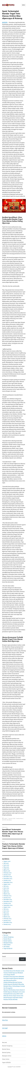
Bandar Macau (19, 818)
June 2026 (6, 865)
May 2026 (6, 867)
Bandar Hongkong (8, 937)
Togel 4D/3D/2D (8, 948)
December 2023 (8, 922)
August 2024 (7, 907)
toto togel (5, 1028)
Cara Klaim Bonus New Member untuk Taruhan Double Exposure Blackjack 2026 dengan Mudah (14, 972)
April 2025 (6, 892)
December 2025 (8, 876)
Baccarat (6, 935)
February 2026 (7, 872)
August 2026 (7, 861)
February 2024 (7, 918)
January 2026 (7, 874)
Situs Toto (5, 1020)
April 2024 (6, 914)
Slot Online (7, 946)
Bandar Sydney (8, 941)
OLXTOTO (18, 1066)
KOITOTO (4, 22)
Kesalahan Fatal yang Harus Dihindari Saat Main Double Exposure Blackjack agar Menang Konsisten (14, 978)
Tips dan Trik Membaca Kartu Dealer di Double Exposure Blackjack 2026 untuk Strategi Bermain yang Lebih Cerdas (14, 991)
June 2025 (6, 888)
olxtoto (4, 1036)
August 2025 (7, 884)
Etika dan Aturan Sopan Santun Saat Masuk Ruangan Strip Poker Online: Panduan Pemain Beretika (13, 997)
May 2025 (6, 890)
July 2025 (6, 886)
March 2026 (7, 871)
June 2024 (6, 911)
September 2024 (8, 905)
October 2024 (7, 903)
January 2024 (7, 920)
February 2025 (7, 895)
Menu (23, 5)
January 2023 (7, 924)
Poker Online (7, 944)
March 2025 (7, 893)
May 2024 (6, 913)
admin (5, 818)
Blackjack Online (8, 942)
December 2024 (8, 899)
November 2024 (8, 901)
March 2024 (7, 916)
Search (4, 956)
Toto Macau (9, 819)
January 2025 (7, 897)
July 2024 (6, 909)
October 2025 (7, 880)
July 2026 (6, 863)
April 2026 (6, 869)
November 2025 (8, 878)
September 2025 (8, 882)
